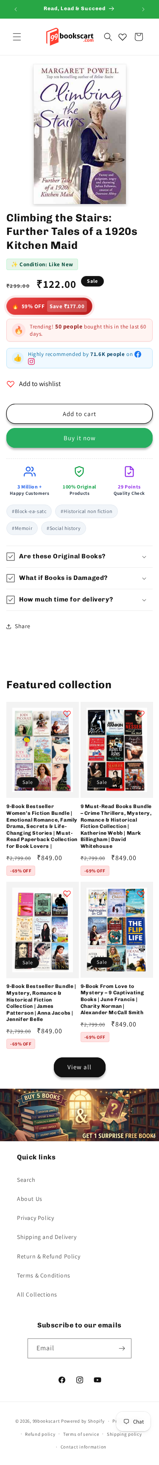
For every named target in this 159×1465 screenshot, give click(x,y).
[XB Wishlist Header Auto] (122, 37)
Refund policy (40, 1434)
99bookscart (46, 1421)
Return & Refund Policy (48, 1256)
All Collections (37, 1294)
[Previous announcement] (15, 9)
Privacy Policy (35, 1218)
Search (26, 1180)
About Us (29, 1199)
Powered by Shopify (83, 1421)
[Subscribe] (121, 1348)
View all (79, 1067)
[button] (17, 37)
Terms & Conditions (43, 1275)
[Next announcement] (143, 9)
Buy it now (80, 438)
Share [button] (23, 626)
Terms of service (81, 1434)
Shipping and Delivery (47, 1237)
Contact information (83, 1447)
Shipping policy (124, 1434)
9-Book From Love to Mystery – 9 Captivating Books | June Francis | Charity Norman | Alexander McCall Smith (112, 999)
